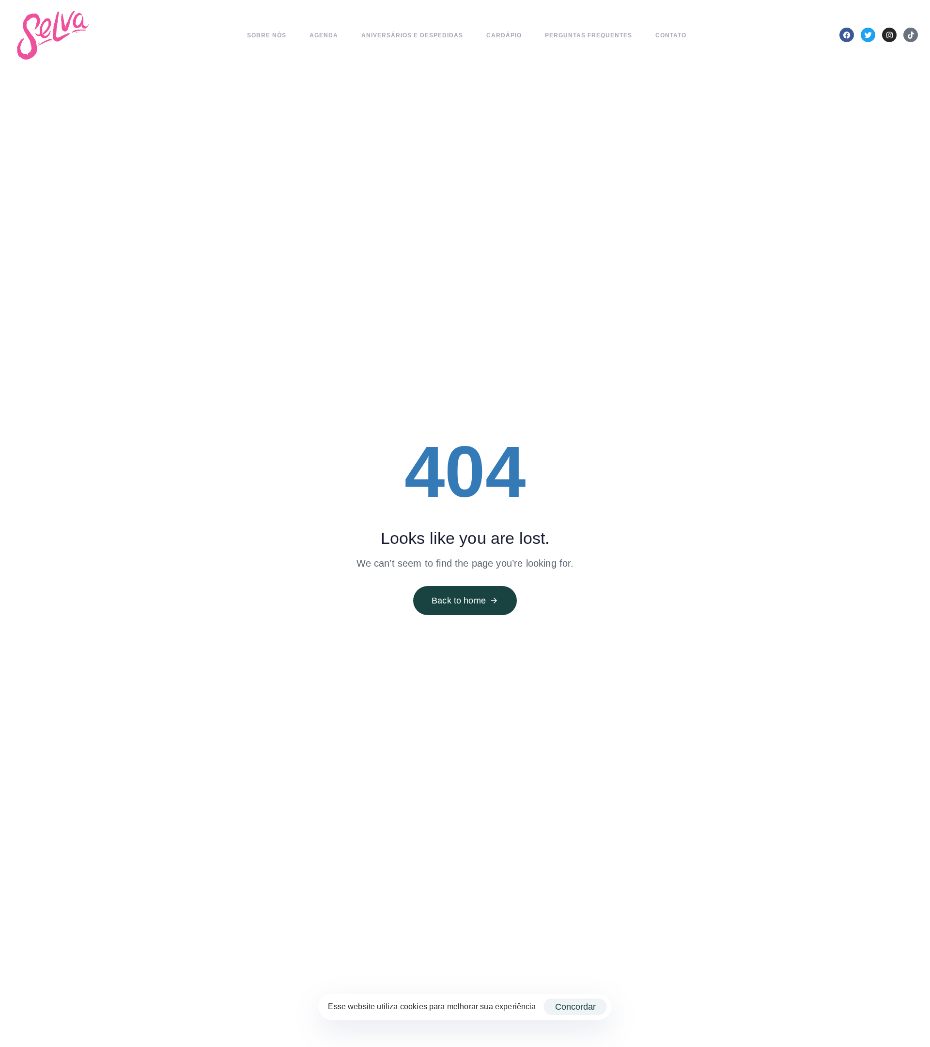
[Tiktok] (910, 35)
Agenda (324, 35)
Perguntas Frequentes (588, 35)
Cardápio (504, 35)
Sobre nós (266, 35)
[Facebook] (846, 35)
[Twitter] (868, 35)
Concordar (575, 1007)
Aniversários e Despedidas (412, 35)
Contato (670, 35)
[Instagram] (889, 35)
